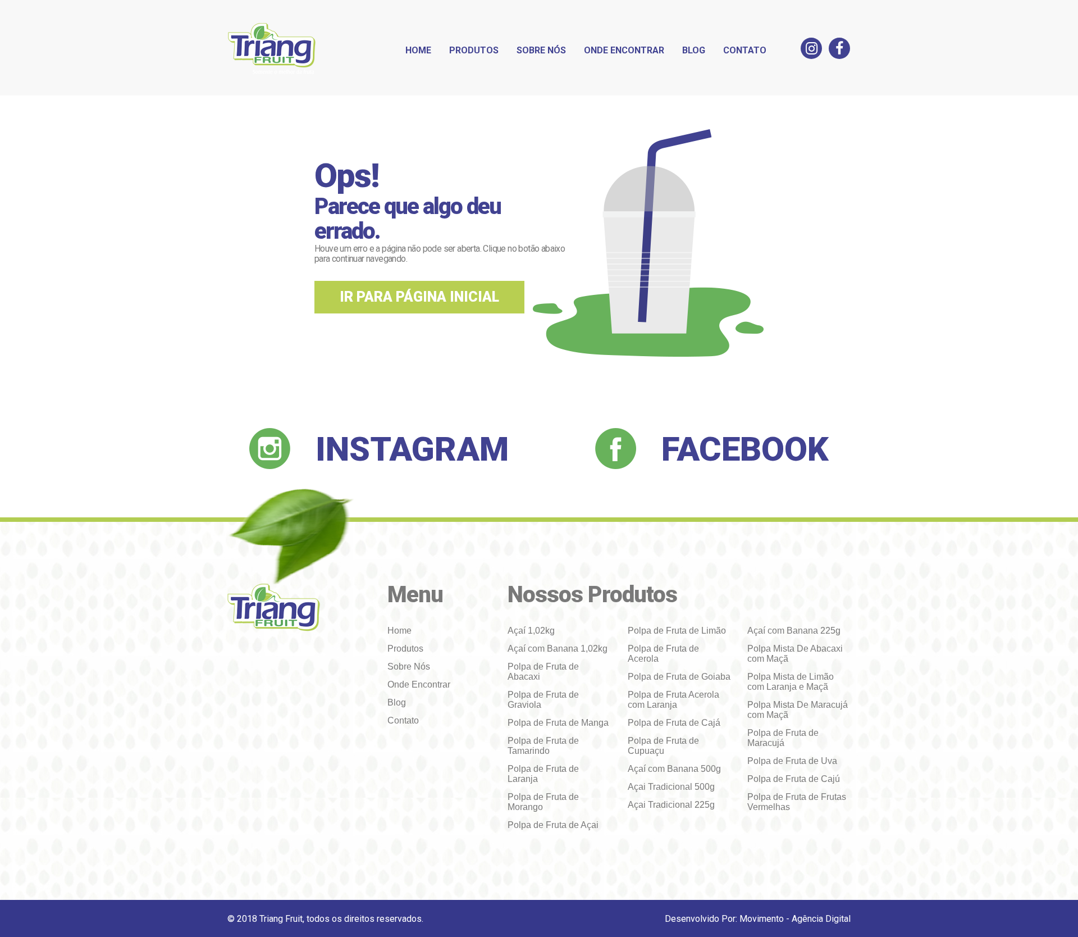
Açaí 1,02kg (531, 630)
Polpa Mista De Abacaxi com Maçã (795, 653)
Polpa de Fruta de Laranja (543, 774)
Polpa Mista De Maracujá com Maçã (797, 710)
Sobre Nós (541, 50)
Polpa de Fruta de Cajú (793, 779)
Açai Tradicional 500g (671, 787)
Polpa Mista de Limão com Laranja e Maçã (790, 682)
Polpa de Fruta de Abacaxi (543, 671)
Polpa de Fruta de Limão (677, 630)
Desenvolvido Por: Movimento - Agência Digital (758, 918)
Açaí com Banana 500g (674, 769)
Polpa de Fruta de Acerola (663, 653)
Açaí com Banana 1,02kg (557, 648)
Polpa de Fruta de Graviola (543, 699)
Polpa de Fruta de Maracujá (783, 738)
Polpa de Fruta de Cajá (674, 722)
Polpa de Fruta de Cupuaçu (663, 746)
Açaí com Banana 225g (794, 630)
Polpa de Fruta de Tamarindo (543, 746)
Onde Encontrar (624, 50)
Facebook (745, 449)
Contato (744, 50)
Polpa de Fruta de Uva (792, 761)
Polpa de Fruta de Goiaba (679, 676)
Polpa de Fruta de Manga (558, 722)
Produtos (474, 50)
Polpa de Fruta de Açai (553, 825)
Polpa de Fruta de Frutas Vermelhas (796, 802)
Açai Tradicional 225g (671, 804)
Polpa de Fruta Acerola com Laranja (673, 699)
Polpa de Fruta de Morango (543, 802)
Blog (693, 50)
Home (418, 50)
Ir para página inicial (419, 297)
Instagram (412, 449)
